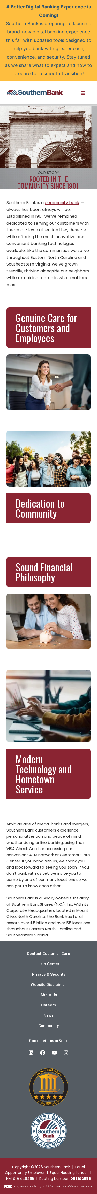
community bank (62, 203)
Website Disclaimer (48, 984)
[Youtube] (54, 1053)
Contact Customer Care (48, 953)
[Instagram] (66, 1053)
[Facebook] (43, 1053)
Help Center (48, 964)
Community (48, 1025)
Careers (48, 1005)
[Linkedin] (31, 1053)
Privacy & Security (48, 974)
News (48, 1015)
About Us (48, 995)
